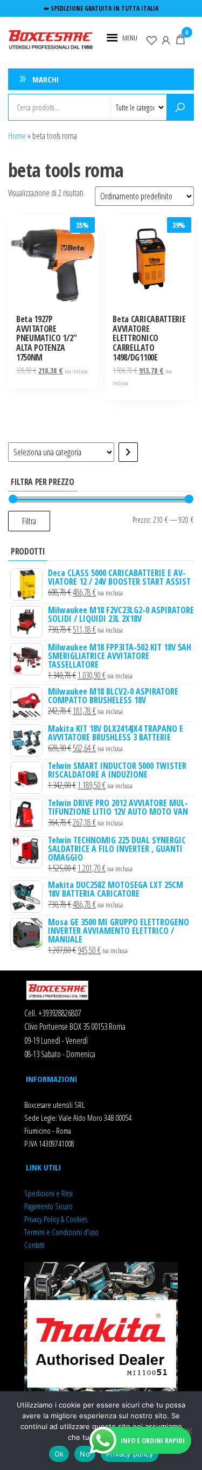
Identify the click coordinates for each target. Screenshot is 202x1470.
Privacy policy (130, 1454)
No (85, 1454)
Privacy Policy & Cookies (55, 1219)
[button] (129, 37)
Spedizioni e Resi (48, 1193)
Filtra (29, 521)
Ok (59, 1454)
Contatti (34, 1244)
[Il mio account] (166, 39)
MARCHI (45, 79)
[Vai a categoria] (128, 452)
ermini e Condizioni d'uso (63, 1231)
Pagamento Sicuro (48, 1206)
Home (17, 136)
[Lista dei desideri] (151, 39)
